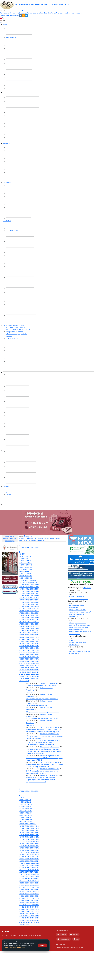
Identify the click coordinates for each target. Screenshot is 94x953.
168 (37, 598)
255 (35, 622)
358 (32, 650)
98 (21, 580)
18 (21, 558)
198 (32, 606)
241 (20, 620)
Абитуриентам (36, 540)
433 (20, 672)
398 (32, 661)
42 (21, 565)
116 (27, 585)
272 (37, 626)
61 (26, 569)
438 (32, 672)
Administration (11, 38)
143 (35, 591)
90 (21, 578)
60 (24, 569)
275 (25, 628)
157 (30, 596)
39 (29, 563)
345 (20, 648)
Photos (53, 13)
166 (32, 598)
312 (37, 637)
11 (22, 556)
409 (20, 666)
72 (31, 571)
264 (37, 624)
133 (30, 589)
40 (31, 563)
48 (31, 565)
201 (20, 609)
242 (22, 620)
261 (30, 624)
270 (32, 626)
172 (27, 600)
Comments (70, 13)
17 (19, 558)
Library (7, 13)
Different (6, 487)
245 (30, 620)
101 (27, 580)
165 (30, 598)
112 (37, 582)
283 (25, 631)
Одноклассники (64, 939)
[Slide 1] (45, 532)
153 (20, 596)
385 (20, 659)
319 (35, 639)
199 (35, 606)
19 (23, 558)
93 (26, 578)
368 (37, 652)
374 (32, 655)
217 (20, 547)
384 (37, 657)
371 (25, 655)
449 (20, 676)
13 (25, 556)
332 (27, 644)
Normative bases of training (15, 327)
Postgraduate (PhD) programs (13, 325)
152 (37, 593)
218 (22, 547)
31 (29, 561)
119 (35, 585)
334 (32, 644)
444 (27, 674)
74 (21, 574)
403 (25, 663)
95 (29, 578)
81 (19, 576)
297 (20, 635)
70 (28, 571)
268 (27, 626)
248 (37, 620)
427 (25, 670)
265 (20, 626)
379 (25, 657)
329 (20, 644)
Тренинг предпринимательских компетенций (77, 642)
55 (29, 567)
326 (32, 641)
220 (27, 547)
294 (32, 633)
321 (20, 641)
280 (37, 628)
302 (32, 635)
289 (20, 633)
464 (37, 679)
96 (31, 578)
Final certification (12, 338)
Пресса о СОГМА (43, 538)
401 (20, 663)
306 (22, 637)
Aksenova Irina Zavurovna (49, 683)
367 (35, 652)
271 (35, 626)
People (2, 13)
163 (25, 598)
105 (20, 582)
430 (32, 670)
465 (20, 681)
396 (27, 661)
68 (24, 571)
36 (24, 563)
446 (32, 674)
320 (37, 639)
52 (24, 567)
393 (20, 661)
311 (35, 637)
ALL (44, 540)
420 (27, 668)
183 (35, 602)
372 (27, 655)
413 (30, 666)
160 (37, 596)
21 (26, 558)
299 (25, 635)
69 (26, 571)
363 (25, 652)
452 (27, 676)
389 (30, 659)
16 (30, 556)
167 (35, 598)
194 (22, 606)
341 (30, 646)
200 (37, 606)
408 (37, 663)
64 (31, 569)
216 (37, 611)
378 (22, 657)
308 (27, 637)
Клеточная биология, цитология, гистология (42, 699)
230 (32, 615)
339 (25, 646)
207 (35, 609)
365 (30, 652)
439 (35, 672)
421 (30, 668)
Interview (47, 13)
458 (22, 679)
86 (28, 576)
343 (35, 646)
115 (25, 585)
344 (37, 646)
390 (32, 659)
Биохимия (29, 692)
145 (20, 593)
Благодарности (24, 540)
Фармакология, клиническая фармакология (42, 718)
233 (20, 617)
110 (32, 582)
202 (22, 609)
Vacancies (59, 13)
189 (30, 604)
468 (27, 681)
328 (37, 641)
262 (32, 624)
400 (37, 661)
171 (25, 600)
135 (35, 589)
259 (25, 624)
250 (22, 622)
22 (28, 558)
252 (27, 622)
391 (35, 659)
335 (35, 644)
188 (27, 604)
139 (25, 591)
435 (25, 672)
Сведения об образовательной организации (9, 538)
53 (26, 567)
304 (37, 635)
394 (22, 661)
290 (22, 633)
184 (37, 602)
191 (35, 604)
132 (27, 589)
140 (27, 591)
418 (22, 668)
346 (22, 648)
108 (27, 582)
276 (27, 628)
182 (32, 602)
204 (27, 609)
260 (27, 624)
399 (35, 661)
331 (25, 644)
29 (26, 561)
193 (20, 606)
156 (27, 596)
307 (25, 637)
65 (19, 571)
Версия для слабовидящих (9, 15)
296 (37, 633)
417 (20, 668)
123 (25, 587)
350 (32, 648)
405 (30, 663)
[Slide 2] (48, 532)
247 (35, 620)
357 (30, 650)
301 (30, 635)
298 (22, 635)
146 (22, 593)
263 (35, 624)
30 (28, 561)
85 (26, 576)
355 (25, 650)
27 (23, 561)
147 (25, 593)
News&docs (40, 13)
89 (19, 578)
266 (22, 626)
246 (32, 620)
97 (19, 580)
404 (27, 663)
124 (27, 587)
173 (30, 600)
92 (24, 578)
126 (32, 587)
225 (20, 615)
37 (26, 563)
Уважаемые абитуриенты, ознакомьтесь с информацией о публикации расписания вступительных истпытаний (41, 780)
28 (24, 561)
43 (23, 565)
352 (37, 648)
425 (20, 670)
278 (32, 628)
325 (30, 641)
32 (31, 561)
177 (20, 602)
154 (22, 596)
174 (32, 600)
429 (30, 670)
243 (25, 620)
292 (27, 633)
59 (23, 569)
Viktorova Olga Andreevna (49, 727)
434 (22, 672)
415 (35, 666)
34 (21, 563)
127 (35, 587)
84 (24, 576)
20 (24, 558)
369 (20, 655)
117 (30, 585)
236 (27, 617)
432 (37, 670)
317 (30, 639)
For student (7, 221)
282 (22, 631)
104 (35, 580)
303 (35, 635)
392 (37, 659)
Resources (6, 144)
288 (37, 631)
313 (20, 639)
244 (27, 620)
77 (26, 574)
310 (32, 637)
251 (25, 622)
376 (37, 655)
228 (27, 615)
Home (5, 25)
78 (28, 574)
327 (35, 641)
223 (35, 547)
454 (32, 676)
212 (27, 611)
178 (22, 602)
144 (37, 591)
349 (30, 648)
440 (37, 672)
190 (32, 604)
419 (25, 668)
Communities (14, 13)
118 (32, 585)
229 (30, 615)
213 (30, 611)
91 (23, 578)
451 (25, 676)
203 (25, 609)
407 (35, 663)
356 (27, 650)
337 (20, 646)
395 (25, 661)
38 (28, 563)
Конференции (55, 538)
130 (22, 589)
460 (27, 679)
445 (30, 674)
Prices (65, 13)
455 (35, 676)
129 (20, 589)
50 (21, 567)
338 (22, 646)
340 (27, 646)
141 (30, 591)
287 (35, 631)
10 (20, 556)
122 (22, 587)
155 (25, 596)
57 (19, 569)
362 (22, 652)
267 (25, 626)
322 (22, 641)
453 (30, 676)
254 (32, 622)
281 (20, 631)
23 (29, 558)
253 (30, 622)
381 (30, 657)
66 (21, 571)
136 (37, 589)
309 (30, 637)
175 (35, 600)
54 (28, 567)
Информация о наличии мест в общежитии (41, 686)
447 (35, 674)
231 (35, 615)
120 (37, 585)
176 (37, 600)
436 (27, 672)
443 (25, 674)
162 (22, 598)
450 (22, 676)
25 (19, 561)
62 (28, 569)
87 (29, 576)
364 (27, 652)
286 (32, 631)
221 (30, 547)
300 (27, 635)
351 (35, 648)
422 (32, 668)
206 (32, 609)
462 (32, 679)
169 (20, 600)
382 (32, 657)
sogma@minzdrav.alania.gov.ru (31, 935)
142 (32, 591)
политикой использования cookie (14, 947)
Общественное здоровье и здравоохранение (42, 712)
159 (35, 596)
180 (27, 602)
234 (22, 617)
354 (22, 650)
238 (32, 617)
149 (30, 593)
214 (32, 611)
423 (35, 668)
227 (25, 615)
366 (32, 652)
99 (23, 580)
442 (22, 674)
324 (27, 641)
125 (30, 587)
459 (25, 679)
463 (35, 679)
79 (29, 574)
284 (27, 631)
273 (20, 628)
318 (32, 639)
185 (20, 604)
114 (22, 585)
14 (27, 556)
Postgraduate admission (14, 332)
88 (31, 576)
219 (25, 547)
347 (25, 648)
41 (19, 565)
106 (22, 582)
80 (31, 574)
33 (19, 563)
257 (20, 624)
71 (29, 571)
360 (37, 650)
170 (22, 600)
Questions (78, 13)
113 (20, 585)
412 (27, 666)
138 (22, 591)
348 (27, 648)
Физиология (30, 725)
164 (27, 598)
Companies (23, 13)
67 (23, 571)
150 (32, 593)
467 (25, 681)
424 (37, 668)
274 (22, 628)
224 (37, 547)
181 (30, 602)
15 (28, 556)
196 (27, 606)
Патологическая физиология (36, 705)
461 (30, 679)
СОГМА (60, 4)
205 (30, 609)
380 (27, 657)
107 (25, 582)
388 (27, 659)
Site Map (9, 492)
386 (22, 659)
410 (22, 666)
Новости (22, 538)
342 (32, 646)
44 (24, 565)
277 (30, 628)
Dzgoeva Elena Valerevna (49, 740)
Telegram (75, 934)
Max (77, 939)
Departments (31, 13)
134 (32, 589)
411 (25, 666)
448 (37, 674)
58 (21, 569)
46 (28, 565)
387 (25, 659)
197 (30, 606)
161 (20, 598)
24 (31, 558)
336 (37, 644)
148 (27, 593)
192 (37, 604)
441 (20, 674)
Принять (42, 945)
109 (30, 582)
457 (20, 679)
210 (22, 611)
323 (25, 641)
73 (19, 574)
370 (22, 655)
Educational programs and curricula (18, 329)
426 (22, 670)
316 (27, 639)
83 (23, 576)
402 (22, 663)
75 (23, 574)
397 (30, 661)
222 (32, 547)
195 (25, 606)
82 (21, 576)
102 (30, 580)
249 (20, 622)
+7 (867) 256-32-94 (10, 935)
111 (35, 582)
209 (20, 611)
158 (32, 596)
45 (26, 565)
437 (30, 672)
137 (20, 591)
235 (25, 617)
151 (35, 593)
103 (32, 580)
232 (37, 615)
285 (30, 631)
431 (35, 670)
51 (23, 567)
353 (20, 650)
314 (22, 639)
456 (37, 676)
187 (25, 604)
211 (25, 611)
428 (27, 670)
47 (29, 565)
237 (30, 617)
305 (20, 637)
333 (30, 644)
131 (25, 589)
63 (29, 569)
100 (25, 580)
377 (20, 657)
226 (22, 615)
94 (28, 578)
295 (35, 633)
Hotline (8, 495)
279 (35, 628)
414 (32, 666)
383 (35, 657)
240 (37, 617)
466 (22, 681)
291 (25, 633)
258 (22, 624)
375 (35, 655)
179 (25, 602)
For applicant (7, 182)
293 (30, 633)
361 (20, 652)
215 (35, 611)
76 (24, 574)
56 (31, 567)
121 (20, 587)
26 (21, 561)
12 (24, 556)
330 (22, 644)
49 (19, 567)
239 (35, 617)
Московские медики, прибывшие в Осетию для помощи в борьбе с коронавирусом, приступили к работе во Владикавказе (44, 751)
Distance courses (12, 230)
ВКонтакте (63, 934)
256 (37, 622)
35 (23, 563)
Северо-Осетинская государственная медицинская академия (36, 4)
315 (25, 639)
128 (37, 587)
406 (32, 663)
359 (35, 650)
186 (22, 604)
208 (37, 609)
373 (30, 655)
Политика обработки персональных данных (69, 947)
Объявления (31, 538)
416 (37, 666)
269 (30, 626)
